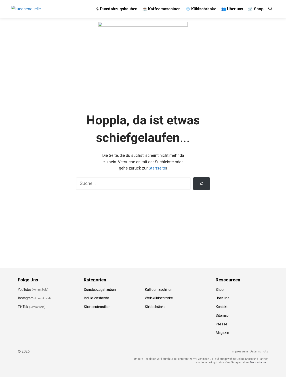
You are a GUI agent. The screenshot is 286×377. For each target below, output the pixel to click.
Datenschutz (259, 351)
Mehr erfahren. (259, 362)
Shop (220, 289)
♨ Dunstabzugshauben (116, 8)
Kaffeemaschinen (158, 289)
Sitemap (222, 315)
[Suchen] (201, 183)
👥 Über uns (232, 8)
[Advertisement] (143, 225)
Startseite (157, 168)
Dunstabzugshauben (100, 289)
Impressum (239, 351)
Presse (221, 324)
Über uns (222, 298)
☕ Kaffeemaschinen (161, 8)
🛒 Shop (255, 8)
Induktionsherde (96, 298)
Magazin (222, 333)
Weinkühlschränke (159, 298)
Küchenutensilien (97, 307)
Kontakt (221, 307)
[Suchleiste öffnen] (270, 8)
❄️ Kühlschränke (200, 8)
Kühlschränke (155, 307)
